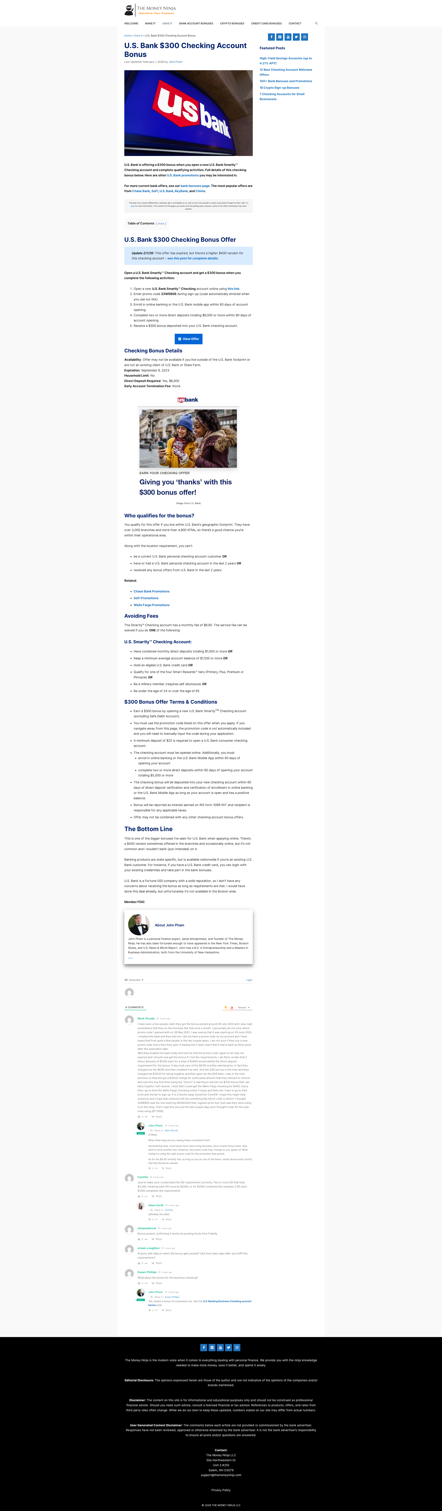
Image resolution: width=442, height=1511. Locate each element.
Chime (200, 191)
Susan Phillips (172, 1297)
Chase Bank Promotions (152, 591)
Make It (150, 23)
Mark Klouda (171, 1130)
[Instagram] (304, 37)
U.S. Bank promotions (183, 175)
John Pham (155, 1125)
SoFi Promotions (146, 598)
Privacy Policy (221, 1490)
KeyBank (181, 191)
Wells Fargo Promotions (152, 605)
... (130, 956)
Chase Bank (141, 191)
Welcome (131, 23)
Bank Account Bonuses (196, 23)
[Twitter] (296, 37)
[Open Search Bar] (316, 23)
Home (128, 35)
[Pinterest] (279, 37)
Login (248, 979)
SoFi (154, 191)
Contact (295, 23)
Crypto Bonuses (232, 23)
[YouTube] (288, 37)
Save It (167, 23)
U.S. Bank (166, 191)
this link (233, 289)
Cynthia (169, 1210)
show (161, 223)
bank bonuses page (195, 186)
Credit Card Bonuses (266, 23)
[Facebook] (271, 37)
